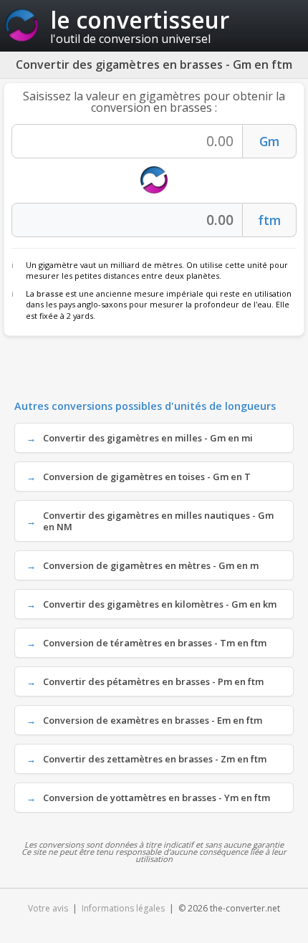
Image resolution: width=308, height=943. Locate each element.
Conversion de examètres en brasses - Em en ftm (152, 720)
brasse (50, 293)
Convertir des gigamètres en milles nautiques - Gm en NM (158, 521)
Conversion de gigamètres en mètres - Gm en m (151, 565)
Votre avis (48, 908)
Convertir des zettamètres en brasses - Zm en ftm (154, 758)
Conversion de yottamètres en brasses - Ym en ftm (156, 797)
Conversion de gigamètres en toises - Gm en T (147, 476)
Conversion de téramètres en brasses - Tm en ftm (154, 642)
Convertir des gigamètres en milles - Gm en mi (148, 437)
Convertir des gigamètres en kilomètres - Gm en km (159, 604)
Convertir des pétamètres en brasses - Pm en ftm (153, 681)
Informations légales (123, 908)
